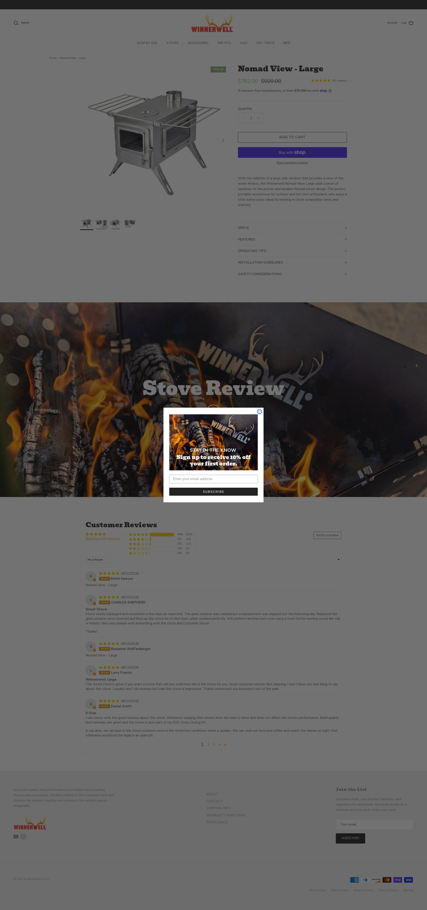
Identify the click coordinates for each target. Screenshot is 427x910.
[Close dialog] (259, 411)
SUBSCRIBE (213, 491)
